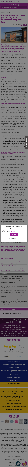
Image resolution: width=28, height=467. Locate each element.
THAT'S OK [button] (14, 234)
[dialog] (14, 233)
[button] (13, 238)
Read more (13, 231)
